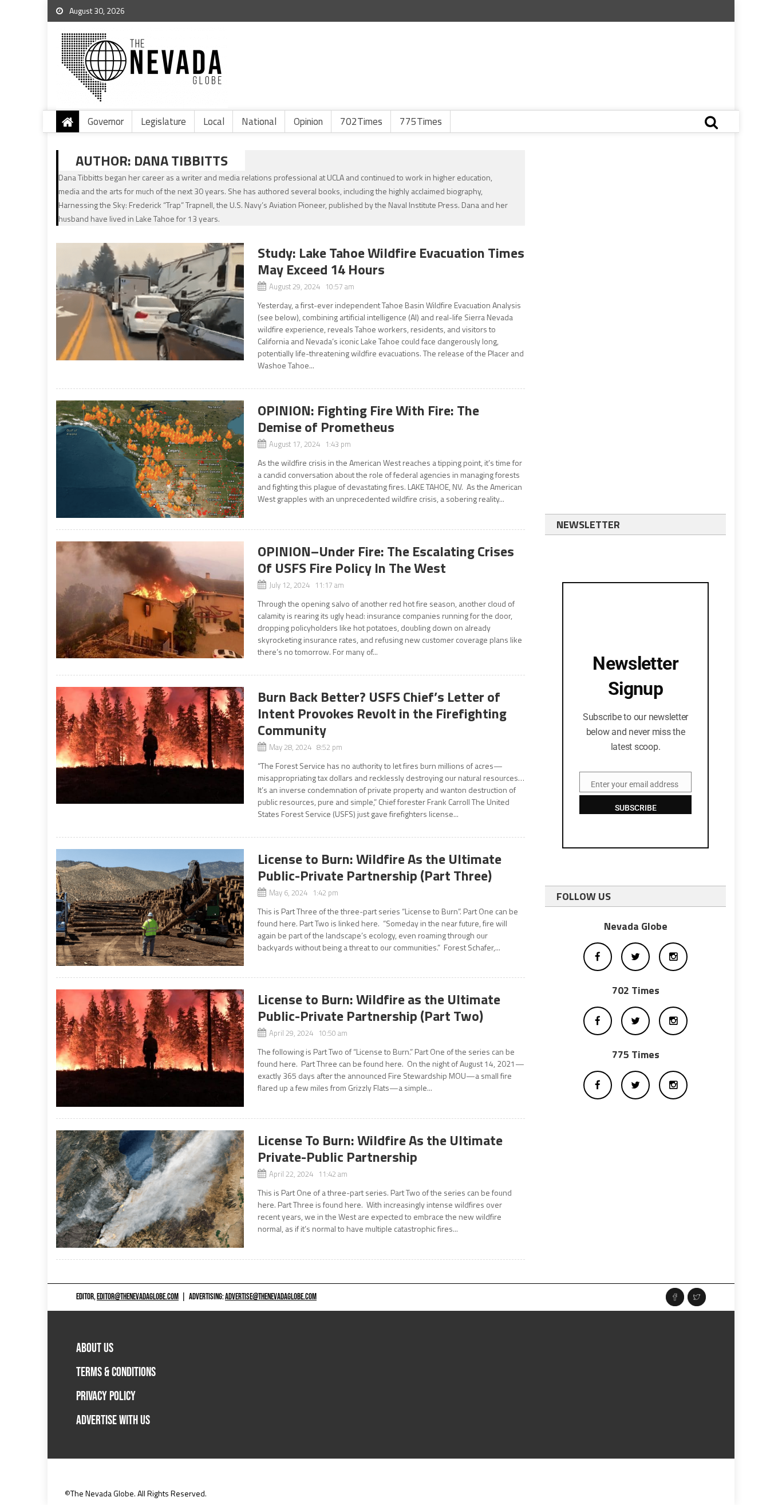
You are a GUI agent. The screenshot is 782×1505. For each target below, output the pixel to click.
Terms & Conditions (116, 1372)
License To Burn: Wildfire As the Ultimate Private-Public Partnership (380, 1148)
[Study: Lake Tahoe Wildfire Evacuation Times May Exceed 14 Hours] (150, 301)
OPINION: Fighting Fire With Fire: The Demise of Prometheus (368, 418)
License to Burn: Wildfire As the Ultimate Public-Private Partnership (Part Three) (379, 867)
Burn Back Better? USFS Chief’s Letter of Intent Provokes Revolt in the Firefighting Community (382, 713)
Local (213, 121)
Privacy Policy (106, 1396)
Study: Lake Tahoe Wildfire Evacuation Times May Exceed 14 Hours (391, 261)
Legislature (163, 121)
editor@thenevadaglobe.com (138, 1296)
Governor (106, 121)
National (259, 121)
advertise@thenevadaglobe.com (271, 1296)
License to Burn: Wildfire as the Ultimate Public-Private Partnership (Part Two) (379, 1007)
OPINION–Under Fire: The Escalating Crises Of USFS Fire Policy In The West (386, 559)
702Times (361, 121)
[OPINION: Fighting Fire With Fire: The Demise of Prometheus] (150, 459)
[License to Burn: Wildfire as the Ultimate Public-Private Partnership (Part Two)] (150, 1048)
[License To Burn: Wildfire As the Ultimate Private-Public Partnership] (150, 1189)
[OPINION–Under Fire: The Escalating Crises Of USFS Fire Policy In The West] (150, 600)
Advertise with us (113, 1420)
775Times (421, 121)
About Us (94, 1348)
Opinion (308, 121)
